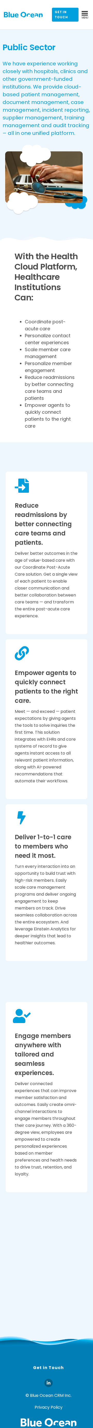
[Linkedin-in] (48, 1383)
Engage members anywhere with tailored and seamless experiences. (43, 1054)
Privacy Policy (49, 1407)
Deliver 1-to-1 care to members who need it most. (43, 846)
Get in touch (61, 14)
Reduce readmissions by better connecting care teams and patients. (43, 524)
